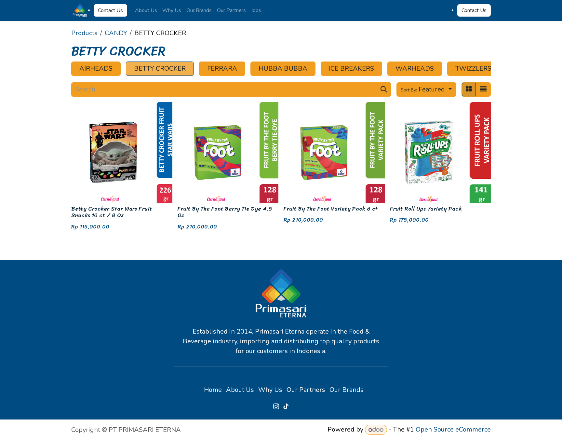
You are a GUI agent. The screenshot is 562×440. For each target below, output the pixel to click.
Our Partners (306, 389)
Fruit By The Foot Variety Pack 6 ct (331, 209)
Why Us (270, 389)
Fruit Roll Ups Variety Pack (426, 209)
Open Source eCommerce (453, 429)
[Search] (383, 89)
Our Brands (346, 389)
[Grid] (469, 89)
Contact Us (110, 10)
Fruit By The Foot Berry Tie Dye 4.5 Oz (225, 212)
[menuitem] (146, 10)
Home (213, 389)
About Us (240, 389)
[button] (426, 89)
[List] (483, 89)
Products (84, 33)
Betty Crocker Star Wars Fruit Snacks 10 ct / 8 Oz (111, 212)
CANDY (116, 33)
